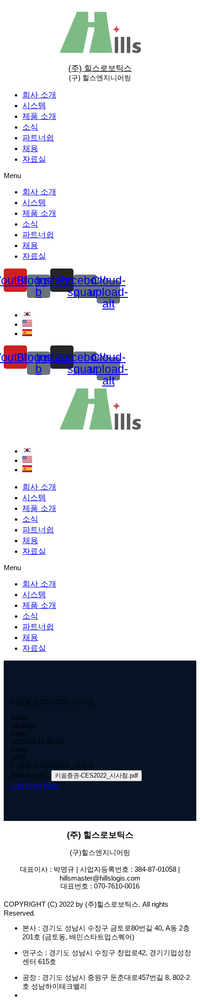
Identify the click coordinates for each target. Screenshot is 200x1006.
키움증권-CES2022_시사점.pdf (96, 775)
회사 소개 (39, 94)
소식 (30, 127)
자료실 (34, 159)
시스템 (34, 105)
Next (51, 785)
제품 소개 (39, 116)
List (17, 785)
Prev (33, 785)
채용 (30, 148)
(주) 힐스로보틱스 (100, 68)
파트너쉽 (38, 137)
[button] (100, 175)
